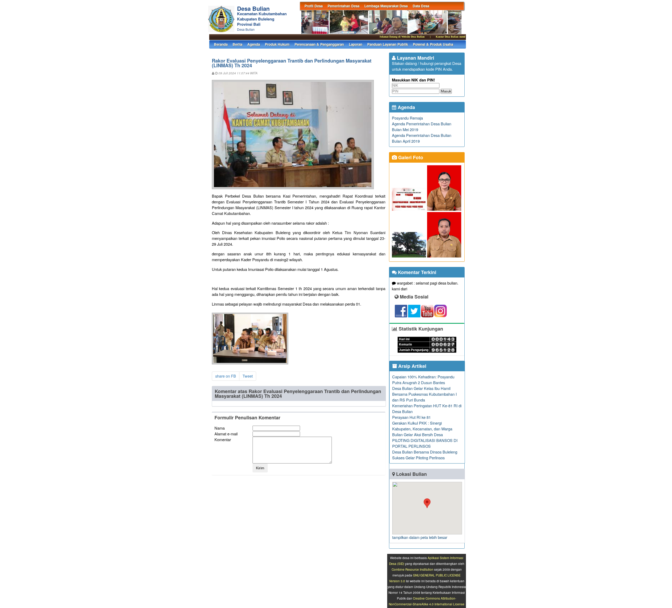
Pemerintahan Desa (343, 5)
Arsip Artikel (411, 366)
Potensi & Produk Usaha (433, 44)
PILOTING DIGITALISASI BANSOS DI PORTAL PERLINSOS (425, 443)
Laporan (355, 44)
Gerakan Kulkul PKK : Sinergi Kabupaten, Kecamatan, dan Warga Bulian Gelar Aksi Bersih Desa (422, 428)
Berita (237, 44)
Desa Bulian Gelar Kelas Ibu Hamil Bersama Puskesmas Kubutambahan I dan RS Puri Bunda (424, 394)
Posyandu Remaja (407, 118)
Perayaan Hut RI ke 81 (411, 417)
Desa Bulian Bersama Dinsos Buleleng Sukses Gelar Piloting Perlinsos (424, 454)
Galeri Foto (410, 157)
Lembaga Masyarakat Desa (386, 5)
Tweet (248, 376)
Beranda (221, 44)
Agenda (253, 44)
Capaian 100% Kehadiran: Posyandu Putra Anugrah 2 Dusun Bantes (423, 379)
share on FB (225, 376)
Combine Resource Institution (412, 569)
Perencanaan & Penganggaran (319, 44)
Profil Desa (313, 5)
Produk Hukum (277, 44)
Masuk (446, 91)
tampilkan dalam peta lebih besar (419, 537)
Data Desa (421, 5)
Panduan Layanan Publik (387, 44)
